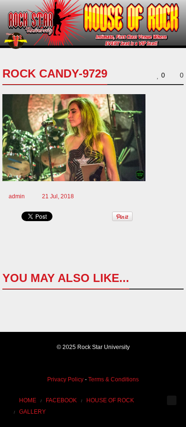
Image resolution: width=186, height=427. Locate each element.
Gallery (32, 411)
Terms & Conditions (113, 379)
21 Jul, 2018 (58, 196)
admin (17, 196)
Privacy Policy (65, 379)
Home (27, 400)
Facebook (61, 400)
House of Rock (110, 400)
